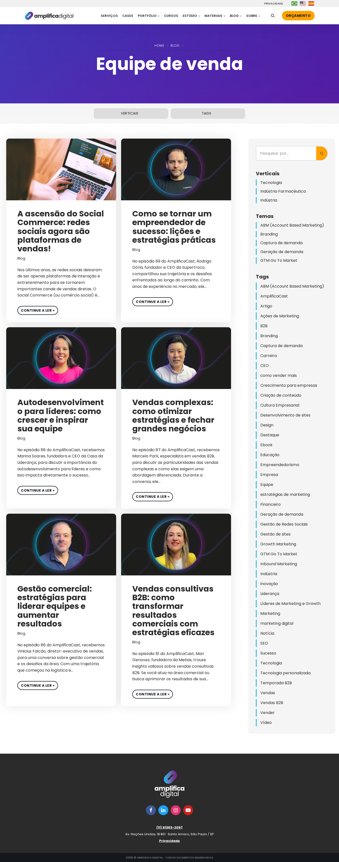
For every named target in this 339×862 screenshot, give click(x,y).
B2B (264, 326)
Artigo (266, 306)
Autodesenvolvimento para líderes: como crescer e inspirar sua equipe (60, 415)
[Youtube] (188, 810)
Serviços (109, 16)
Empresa (269, 474)
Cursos (171, 16)
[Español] (311, 3)
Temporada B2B (276, 683)
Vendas (267, 693)
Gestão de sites (275, 534)
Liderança (269, 593)
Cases (127, 16)
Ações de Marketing (279, 316)
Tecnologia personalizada (285, 673)
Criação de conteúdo (280, 395)
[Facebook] (151, 810)
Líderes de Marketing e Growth (290, 603)
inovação (269, 584)
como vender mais (278, 375)
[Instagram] (176, 810)
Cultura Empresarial (279, 405)
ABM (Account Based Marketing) (292, 225)
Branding (269, 234)
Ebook (266, 445)
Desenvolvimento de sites (285, 415)
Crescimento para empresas (288, 385)
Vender (267, 712)
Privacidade (273, 3)
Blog (175, 45)
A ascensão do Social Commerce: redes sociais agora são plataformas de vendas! (60, 231)
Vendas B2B (271, 703)
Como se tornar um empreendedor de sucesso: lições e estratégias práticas (174, 226)
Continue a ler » (36, 309)
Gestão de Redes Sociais (284, 524)
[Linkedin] (163, 810)
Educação (269, 455)
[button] (159, 16)
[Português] (294, 3)
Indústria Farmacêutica (283, 191)
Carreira (268, 355)
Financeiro (270, 504)
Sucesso (268, 653)
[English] (303, 3)
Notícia (267, 633)
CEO (264, 365)
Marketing (270, 613)
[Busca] (272, 15)
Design (266, 425)
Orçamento (298, 15)
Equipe (266, 484)
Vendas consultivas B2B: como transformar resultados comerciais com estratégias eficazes (173, 610)
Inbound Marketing (278, 564)
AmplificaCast (274, 296)
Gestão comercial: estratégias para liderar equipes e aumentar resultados (54, 606)
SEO (264, 643)
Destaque (269, 435)
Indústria (268, 200)
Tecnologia (271, 182)
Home (159, 45)
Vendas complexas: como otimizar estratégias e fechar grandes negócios (173, 415)
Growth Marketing (278, 544)
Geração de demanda (281, 252)
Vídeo (266, 722)
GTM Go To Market (278, 260)
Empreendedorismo (279, 465)
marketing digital (276, 623)
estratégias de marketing (285, 494)
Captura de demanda (281, 243)
